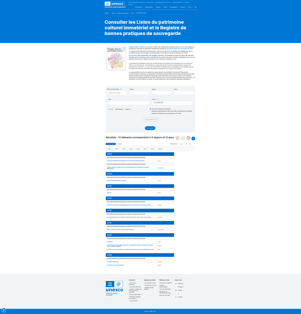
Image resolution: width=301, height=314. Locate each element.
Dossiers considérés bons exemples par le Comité (166, 113)
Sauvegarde (173, 7)
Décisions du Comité (164, 295)
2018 (132, 149)
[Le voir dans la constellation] (177, 138)
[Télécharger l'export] (193, 139)
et (186, 143)
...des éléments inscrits (150, 283)
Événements (148, 7)
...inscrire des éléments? (135, 286)
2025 (110, 149)
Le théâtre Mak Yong (112, 261)
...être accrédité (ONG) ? (135, 294)
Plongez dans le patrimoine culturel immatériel (143, 57)
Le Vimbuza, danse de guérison (115, 265)
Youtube (180, 290)
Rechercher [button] (195, 7)
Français (187, 2)
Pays (189, 7)
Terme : (154, 99)
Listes (165, 7)
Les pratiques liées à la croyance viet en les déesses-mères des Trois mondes (129, 217)
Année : (131, 89)
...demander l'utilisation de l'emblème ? (134, 297)
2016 (139, 149)
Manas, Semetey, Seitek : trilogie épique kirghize (120, 229)
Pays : (176, 89)
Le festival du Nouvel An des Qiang (116, 180)
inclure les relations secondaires (161, 109)
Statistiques (119, 143)
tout (111, 109)
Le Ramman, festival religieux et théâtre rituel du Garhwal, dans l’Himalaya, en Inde (130, 249)
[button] (192, 14)
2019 (125, 149)
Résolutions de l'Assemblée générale (165, 292)
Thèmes (158, 7)
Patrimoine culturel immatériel (115, 7)
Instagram (180, 286)
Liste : (110, 99)
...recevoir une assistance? (132, 283)
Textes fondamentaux (165, 289)
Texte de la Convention (165, 283)
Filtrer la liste (150, 128)
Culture (113, 13)
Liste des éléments (111, 143)
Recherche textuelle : (113, 89)
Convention (138, 7)
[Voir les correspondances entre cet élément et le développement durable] (188, 138)
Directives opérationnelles (163, 286)
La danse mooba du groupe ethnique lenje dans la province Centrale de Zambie (129, 205)
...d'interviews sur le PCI (150, 285)
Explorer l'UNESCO (177, 2)
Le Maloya (109, 241)
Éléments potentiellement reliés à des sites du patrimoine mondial (171, 111)
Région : (154, 89)
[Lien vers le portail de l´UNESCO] (115, 4)
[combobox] (139, 93)
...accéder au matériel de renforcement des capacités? (135, 290)
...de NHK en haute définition (149, 288)
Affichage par (173, 143)
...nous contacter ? (133, 300)
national (127, 109)
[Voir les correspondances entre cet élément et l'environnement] (183, 138)
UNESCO (107, 13)
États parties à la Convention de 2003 (181, 48)
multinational (119, 109)
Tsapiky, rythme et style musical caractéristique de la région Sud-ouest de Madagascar (128, 168)
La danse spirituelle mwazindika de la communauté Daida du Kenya (125, 160)
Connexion (130, 4)
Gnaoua (109, 192)
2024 (118, 149)
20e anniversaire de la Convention (163, 2)
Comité (142, 47)
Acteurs (182, 7)
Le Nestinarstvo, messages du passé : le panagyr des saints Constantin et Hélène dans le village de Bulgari (130, 245)
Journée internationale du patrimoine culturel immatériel (141, 2)
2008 (161, 149)
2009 (153, 149)
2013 (146, 149)
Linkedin (180, 297)
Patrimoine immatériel (123, 13)
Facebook (180, 283)
